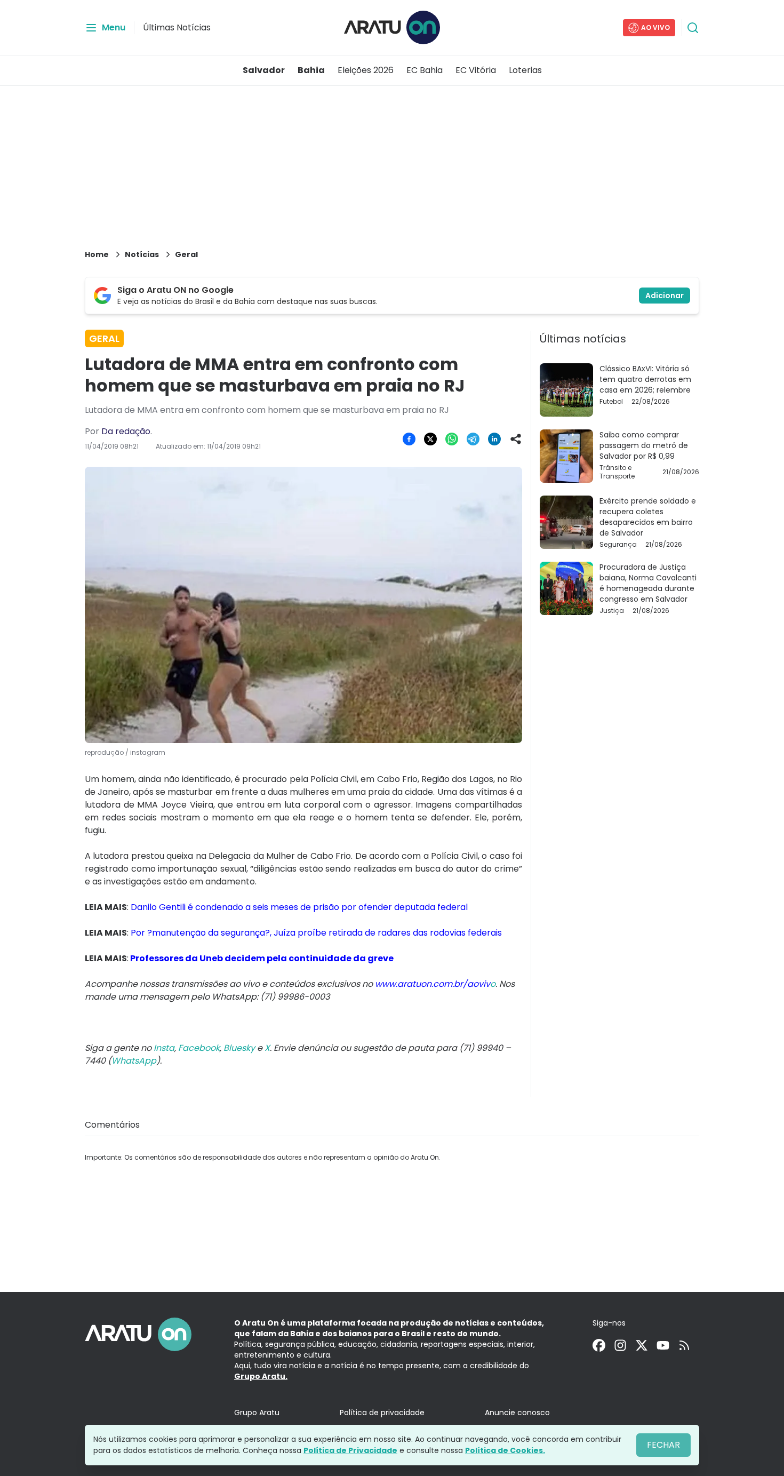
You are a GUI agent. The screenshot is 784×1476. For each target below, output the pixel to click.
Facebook (199, 1048)
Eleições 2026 (366, 70)
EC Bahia (424, 70)
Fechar (663, 1445)
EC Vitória (475, 70)
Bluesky (239, 1048)
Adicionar (664, 295)
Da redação (125, 431)
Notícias (142, 254)
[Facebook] (599, 1345)
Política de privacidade (382, 1412)
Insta (164, 1048)
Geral (186, 254)
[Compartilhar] (515, 439)
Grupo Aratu (256, 1412)
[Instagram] (620, 1345)
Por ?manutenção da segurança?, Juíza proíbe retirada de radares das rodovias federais (316, 933)
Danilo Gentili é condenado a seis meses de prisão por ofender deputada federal (299, 907)
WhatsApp (133, 1061)
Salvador (264, 70)
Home (97, 254)
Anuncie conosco (517, 1412)
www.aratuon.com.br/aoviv (432, 984)
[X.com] (641, 1345)
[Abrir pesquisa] (692, 27)
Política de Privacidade (350, 1450)
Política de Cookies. (505, 1450)
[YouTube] (663, 1345)
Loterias (525, 70)
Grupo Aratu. (260, 1376)
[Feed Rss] (684, 1345)
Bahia (311, 70)
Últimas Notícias (177, 27)
